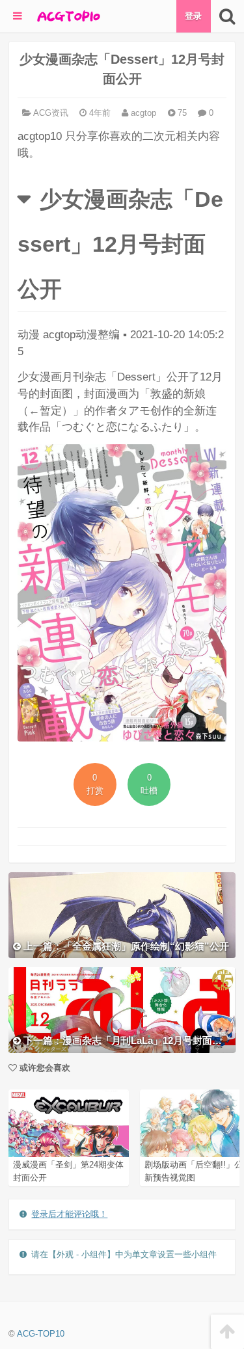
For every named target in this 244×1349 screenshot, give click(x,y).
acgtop (142, 113)
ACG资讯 (50, 113)
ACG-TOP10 (40, 1334)
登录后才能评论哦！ (69, 1214)
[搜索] (227, 16)
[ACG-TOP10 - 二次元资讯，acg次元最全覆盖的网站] (67, 16)
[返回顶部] (227, 1332)
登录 (193, 16)
